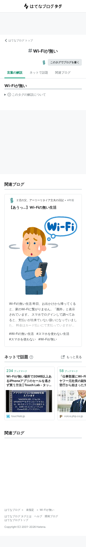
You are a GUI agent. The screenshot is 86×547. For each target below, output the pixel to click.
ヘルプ (38, 516)
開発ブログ (51, 516)
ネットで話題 (39, 72)
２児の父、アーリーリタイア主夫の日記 (40, 200)
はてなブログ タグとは (18, 516)
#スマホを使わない (22, 339)
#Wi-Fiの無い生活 (21, 333)
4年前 (70, 200)
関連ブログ (63, 72)
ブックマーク (16, 370)
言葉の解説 (14, 72)
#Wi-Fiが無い (47, 339)
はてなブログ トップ (20, 40)
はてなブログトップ (16, 520)
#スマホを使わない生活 (52, 333)
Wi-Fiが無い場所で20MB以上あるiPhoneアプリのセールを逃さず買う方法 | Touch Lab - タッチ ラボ (29, 380)
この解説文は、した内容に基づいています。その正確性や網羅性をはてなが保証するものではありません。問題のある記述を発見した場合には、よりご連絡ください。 (25, 95)
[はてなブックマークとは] (31, 357)
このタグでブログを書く (64, 62)
